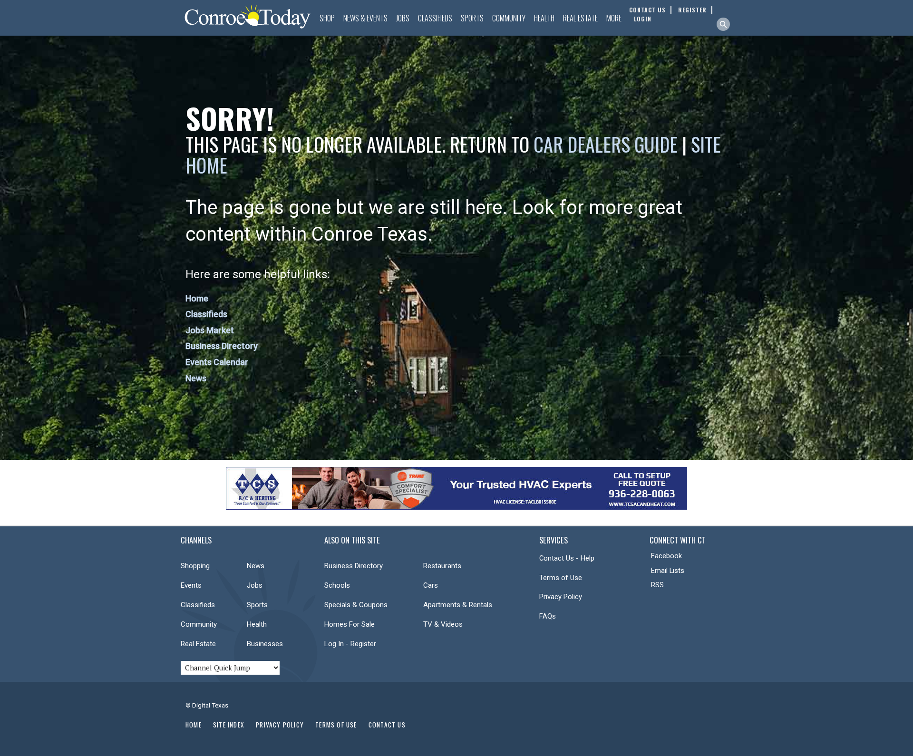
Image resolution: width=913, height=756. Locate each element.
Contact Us (387, 724)
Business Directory (221, 346)
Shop (327, 18)
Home (196, 298)
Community (508, 18)
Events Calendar (216, 362)
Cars (430, 585)
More (614, 18)
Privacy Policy (560, 596)
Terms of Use (560, 577)
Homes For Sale (349, 624)
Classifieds (435, 18)
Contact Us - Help (566, 558)
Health (544, 18)
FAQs (547, 616)
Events (191, 585)
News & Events (365, 18)
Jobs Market (209, 330)
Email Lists (667, 570)
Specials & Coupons (356, 605)
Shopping (195, 566)
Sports (472, 18)
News (195, 378)
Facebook (666, 556)
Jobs (402, 18)
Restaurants (442, 566)
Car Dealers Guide (606, 144)
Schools (337, 585)
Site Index (228, 724)
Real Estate (580, 18)
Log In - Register (350, 644)
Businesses (265, 644)
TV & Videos (443, 624)
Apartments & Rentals (457, 605)
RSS (657, 585)
